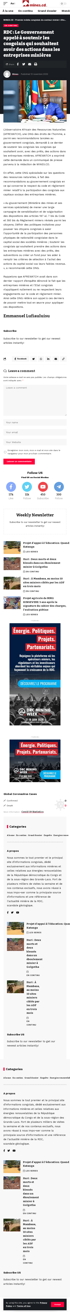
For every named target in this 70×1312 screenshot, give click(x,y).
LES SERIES (32, 551)
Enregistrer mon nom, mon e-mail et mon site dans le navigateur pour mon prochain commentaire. (34, 452)
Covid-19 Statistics (32, 811)
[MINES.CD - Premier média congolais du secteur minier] (35, 3)
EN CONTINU (11, 25)
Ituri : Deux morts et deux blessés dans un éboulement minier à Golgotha (41, 563)
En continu (21, 835)
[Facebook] (11, 491)
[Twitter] (27, 491)
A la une (10, 835)
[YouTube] (17, 912)
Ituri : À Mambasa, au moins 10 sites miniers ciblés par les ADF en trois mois (43, 582)
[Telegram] (58, 491)
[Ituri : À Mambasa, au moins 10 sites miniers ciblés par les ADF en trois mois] (12, 583)
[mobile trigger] (6, 3)
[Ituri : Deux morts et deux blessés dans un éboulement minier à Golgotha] (12, 563)
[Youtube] (43, 491)
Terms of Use (23, 1306)
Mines (15, 74)
